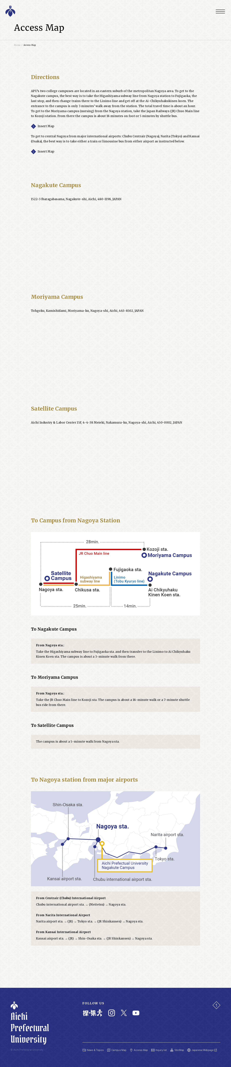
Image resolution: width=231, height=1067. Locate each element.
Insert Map (46, 126)
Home (17, 45)
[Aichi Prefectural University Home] (54, 11)
